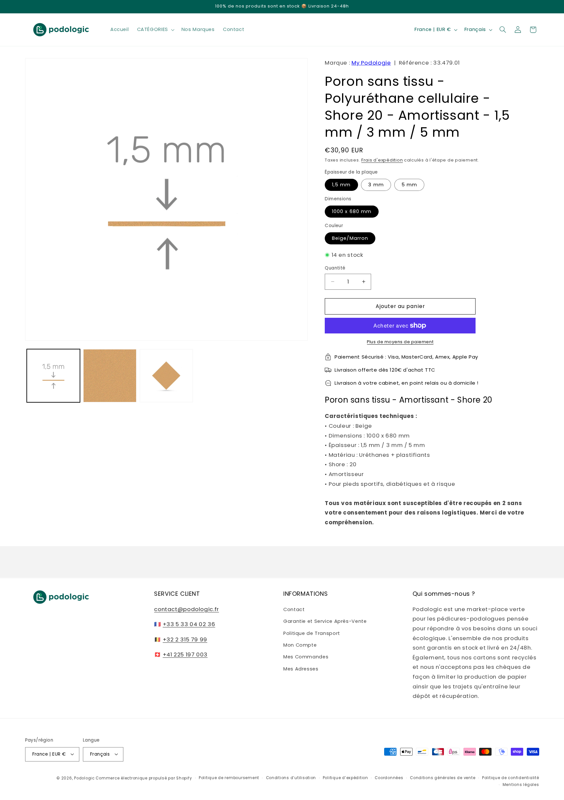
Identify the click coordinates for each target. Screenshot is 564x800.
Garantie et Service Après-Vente (325, 621)
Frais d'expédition (382, 160)
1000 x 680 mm (351, 211)
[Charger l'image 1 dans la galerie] (53, 375)
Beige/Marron (350, 238)
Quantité (335, 268)
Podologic (84, 777)
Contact (294, 609)
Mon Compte (300, 644)
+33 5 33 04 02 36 (189, 624)
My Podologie (371, 63)
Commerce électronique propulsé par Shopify (144, 777)
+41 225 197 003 (185, 654)
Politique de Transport (311, 633)
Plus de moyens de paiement (400, 342)
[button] (155, 30)
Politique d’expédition (345, 777)
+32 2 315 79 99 (185, 639)
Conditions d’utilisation (291, 777)
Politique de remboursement (229, 777)
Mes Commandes (305, 657)
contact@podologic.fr (186, 609)
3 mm (376, 184)
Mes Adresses (301, 668)
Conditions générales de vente (442, 777)
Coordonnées (389, 777)
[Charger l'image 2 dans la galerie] (109, 375)
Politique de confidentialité (510, 777)
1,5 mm (341, 184)
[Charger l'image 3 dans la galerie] (166, 375)
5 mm (409, 184)
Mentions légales (521, 784)
